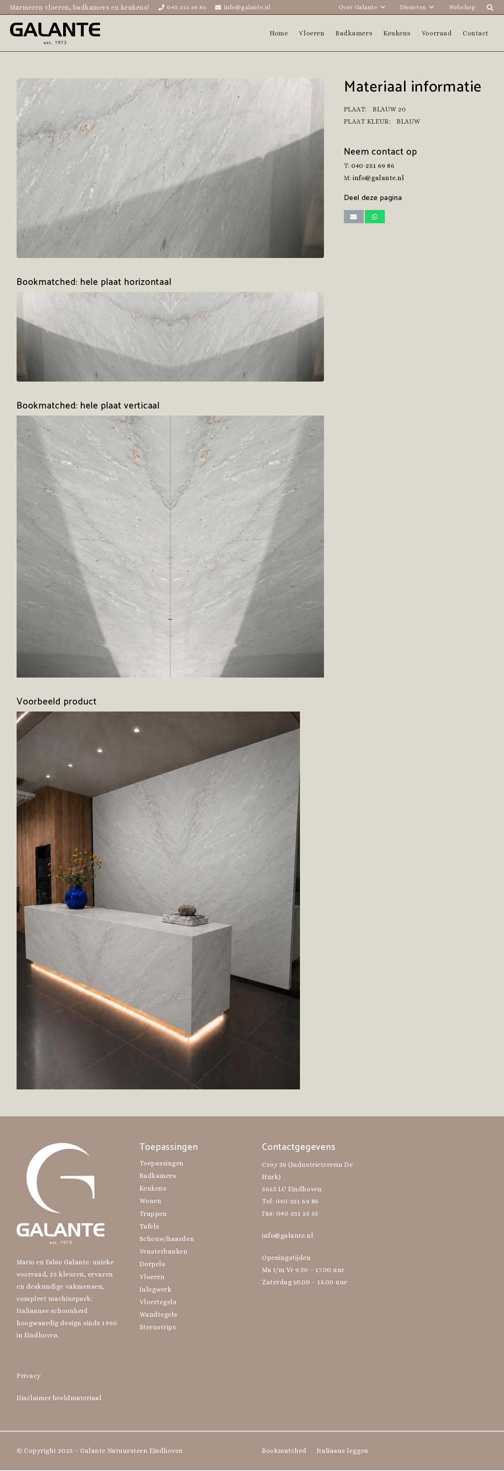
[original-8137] (170, 168)
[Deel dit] (375, 216)
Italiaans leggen (343, 1450)
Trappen (153, 1213)
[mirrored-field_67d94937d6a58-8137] (170, 547)
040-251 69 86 (372, 165)
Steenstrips (157, 1327)
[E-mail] (354, 216)
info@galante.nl (378, 178)
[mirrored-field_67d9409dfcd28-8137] (170, 337)
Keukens (153, 1188)
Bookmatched (284, 1450)
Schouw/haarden (166, 1239)
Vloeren (152, 1277)
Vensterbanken (163, 1251)
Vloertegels (158, 1302)
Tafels (149, 1226)
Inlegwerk (155, 1289)
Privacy (29, 1375)
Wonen (150, 1201)
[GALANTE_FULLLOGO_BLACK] (55, 33)
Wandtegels (158, 1314)
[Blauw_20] (170, 900)
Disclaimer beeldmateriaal (59, 1398)
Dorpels (152, 1264)
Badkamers (157, 1175)
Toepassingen (161, 1163)
